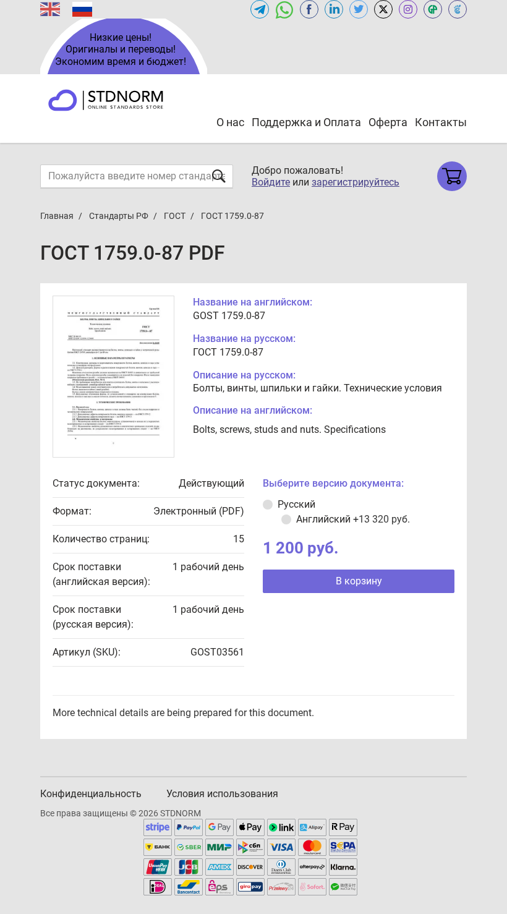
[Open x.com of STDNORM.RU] (383, 9)
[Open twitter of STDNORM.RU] (358, 9)
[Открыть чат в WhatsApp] (284, 9)
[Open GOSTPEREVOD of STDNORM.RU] (433, 9)
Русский (296, 504)
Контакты (441, 122)
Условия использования (222, 794)
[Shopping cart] (452, 176)
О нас (230, 122)
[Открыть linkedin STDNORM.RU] (334, 9)
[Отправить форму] (219, 176)
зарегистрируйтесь (355, 182)
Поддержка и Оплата (306, 122)
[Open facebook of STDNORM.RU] (309, 9)
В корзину (359, 581)
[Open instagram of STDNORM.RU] (408, 9)
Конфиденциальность (91, 794)
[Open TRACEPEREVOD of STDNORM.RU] (457, 9)
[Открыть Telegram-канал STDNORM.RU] (259, 9)
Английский (353, 519)
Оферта (388, 122)
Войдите (271, 182)
